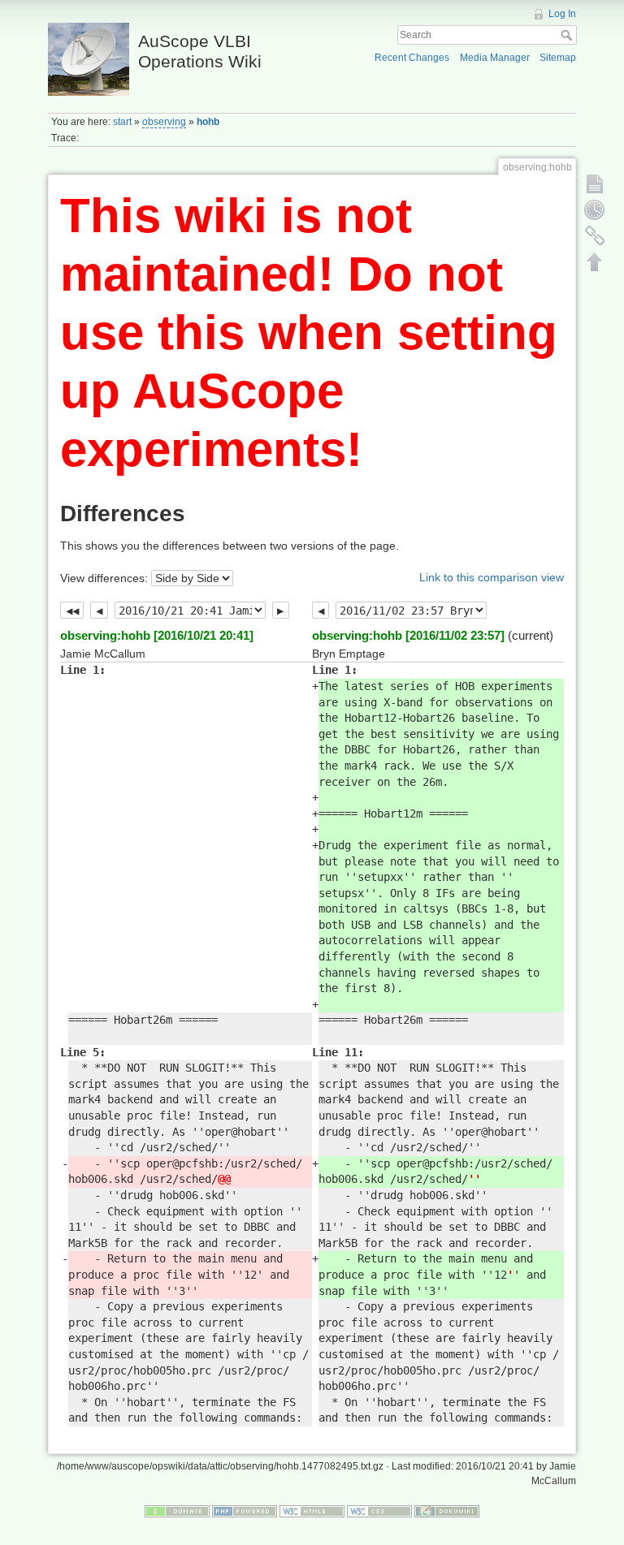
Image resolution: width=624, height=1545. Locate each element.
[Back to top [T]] (595, 261)
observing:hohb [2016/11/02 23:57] (408, 635)
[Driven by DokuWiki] (446, 1510)
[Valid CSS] (379, 1510)
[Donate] (177, 1510)
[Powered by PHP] (244, 1510)
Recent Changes (412, 57)
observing (164, 121)
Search (568, 35)
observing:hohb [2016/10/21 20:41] (157, 635)
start (122, 121)
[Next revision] (280, 610)
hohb (208, 121)
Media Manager (495, 57)
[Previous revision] (98, 610)
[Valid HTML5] (312, 1510)
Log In (562, 13)
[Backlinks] (595, 235)
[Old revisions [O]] (595, 209)
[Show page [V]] (595, 183)
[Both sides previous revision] (72, 610)
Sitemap (558, 57)
